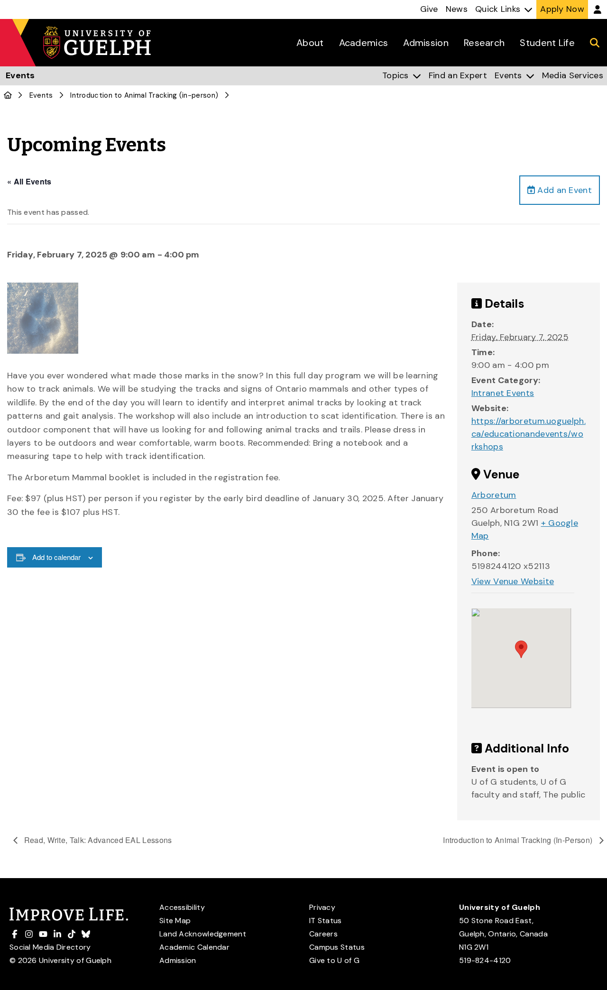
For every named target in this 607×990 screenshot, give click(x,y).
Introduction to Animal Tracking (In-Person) (518, 839)
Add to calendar (56, 557)
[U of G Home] (8, 95)
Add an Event (563, 190)
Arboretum (493, 495)
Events (41, 95)
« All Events (29, 181)
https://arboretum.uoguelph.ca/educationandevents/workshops (528, 433)
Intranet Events (502, 393)
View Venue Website (512, 581)
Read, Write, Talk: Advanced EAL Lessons (97, 839)
